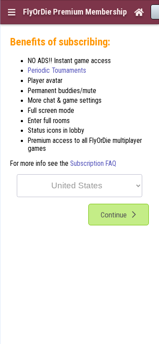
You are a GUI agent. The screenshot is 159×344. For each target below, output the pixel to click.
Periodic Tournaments (57, 71)
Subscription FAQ (93, 164)
